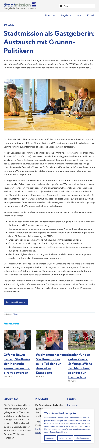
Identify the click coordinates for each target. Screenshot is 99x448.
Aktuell (15, 314)
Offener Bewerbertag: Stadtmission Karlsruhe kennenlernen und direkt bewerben (17, 363)
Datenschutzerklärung (58, 432)
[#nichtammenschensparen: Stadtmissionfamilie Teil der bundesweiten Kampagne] (49, 331)
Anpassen (50, 438)
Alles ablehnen (65, 438)
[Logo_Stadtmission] (20, 3)
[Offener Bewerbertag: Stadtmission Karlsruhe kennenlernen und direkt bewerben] (17, 331)
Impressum (81, 429)
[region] (67, 426)
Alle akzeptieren (82, 438)
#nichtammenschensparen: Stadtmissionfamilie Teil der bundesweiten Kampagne (56, 363)
